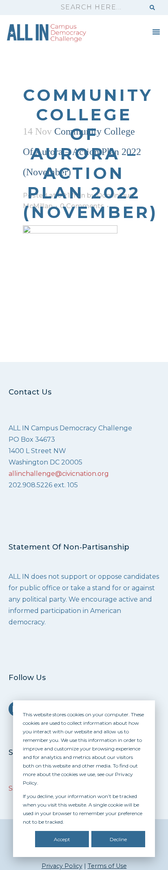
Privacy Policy (62, 866)
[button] (156, 32)
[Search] (152, 7)
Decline (118, 839)
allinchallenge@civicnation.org (59, 474)
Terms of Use (107, 866)
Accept (62, 839)
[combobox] (99, 7)
